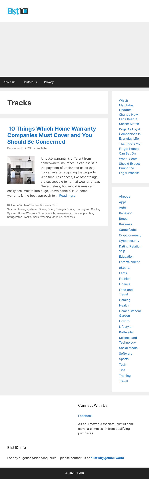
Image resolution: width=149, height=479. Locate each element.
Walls (36, 216)
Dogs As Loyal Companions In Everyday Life (130, 133)
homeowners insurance (67, 213)
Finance (124, 284)
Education (126, 256)
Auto (122, 207)
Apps (122, 202)
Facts (123, 273)
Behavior (125, 213)
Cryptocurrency (130, 235)
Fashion (124, 279)
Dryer (51, 209)
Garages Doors (65, 209)
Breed (123, 218)
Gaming (124, 300)
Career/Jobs (128, 230)
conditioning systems (24, 209)
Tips (55, 205)
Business (45, 205)
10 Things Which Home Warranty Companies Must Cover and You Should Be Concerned (51, 135)
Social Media (128, 348)
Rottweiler (126, 332)
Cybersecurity (129, 241)
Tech (122, 364)
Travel (123, 381)
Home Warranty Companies (35, 213)
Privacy (49, 82)
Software (125, 353)
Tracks (27, 216)
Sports (124, 359)
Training (125, 375)
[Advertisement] (74, 49)
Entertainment (129, 262)
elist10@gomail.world (107, 458)
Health (124, 305)
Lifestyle (125, 326)
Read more (67, 195)
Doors (42, 209)
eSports (124, 267)
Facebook (85, 416)
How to (124, 321)
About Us (9, 82)
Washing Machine (51, 216)
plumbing (88, 213)
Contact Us (30, 82)
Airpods (124, 196)
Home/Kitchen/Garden (25, 205)
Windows (69, 216)
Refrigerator (14, 216)
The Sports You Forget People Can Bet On (130, 148)
